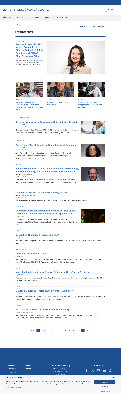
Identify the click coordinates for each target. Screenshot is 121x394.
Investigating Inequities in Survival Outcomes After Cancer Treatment (53, 272)
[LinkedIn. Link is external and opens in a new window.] (104, 370)
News (19, 25)
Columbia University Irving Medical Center (60, 2)
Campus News (20, 41)
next (83, 330)
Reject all (105, 386)
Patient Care (62, 17)
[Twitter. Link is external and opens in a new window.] (92, 370)
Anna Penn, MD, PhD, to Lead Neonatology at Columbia (46, 145)
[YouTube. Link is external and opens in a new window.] (98, 370)
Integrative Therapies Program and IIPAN (38, 235)
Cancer (18, 230)
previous (38, 330)
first (32, 330)
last (88, 330)
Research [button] (21, 17)
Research (81, 99)
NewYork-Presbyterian (60, 354)
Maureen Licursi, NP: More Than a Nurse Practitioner (44, 291)
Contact (28, 369)
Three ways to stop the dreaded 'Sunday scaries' (43, 192)
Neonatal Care (21, 141)
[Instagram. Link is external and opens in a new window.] (110, 370)
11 (78, 330)
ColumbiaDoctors (87, 353)
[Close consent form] (113, 377)
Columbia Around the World (31, 253)
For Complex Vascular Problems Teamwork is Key (42, 309)
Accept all (105, 382)
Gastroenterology (53, 99)
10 (74, 330)
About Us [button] (7, 17)
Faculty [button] (48, 17)
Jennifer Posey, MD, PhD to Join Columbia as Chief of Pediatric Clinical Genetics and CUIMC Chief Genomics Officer (29, 50)
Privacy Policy (104, 391)
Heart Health (20, 99)
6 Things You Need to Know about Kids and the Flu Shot (46, 122)
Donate (110, 10)
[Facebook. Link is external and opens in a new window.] (86, 370)
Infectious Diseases (23, 118)
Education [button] (35, 17)
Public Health (21, 249)
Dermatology (21, 305)
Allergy (19, 164)
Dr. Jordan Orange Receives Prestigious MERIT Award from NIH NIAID (90, 104)
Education (12, 372)
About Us (12, 365)
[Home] (26, 10)
